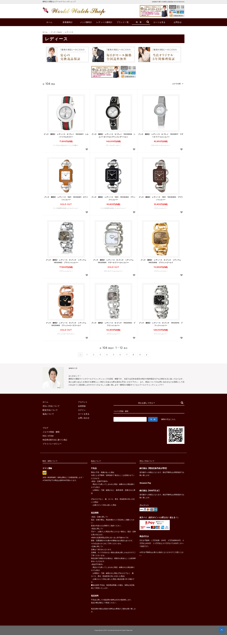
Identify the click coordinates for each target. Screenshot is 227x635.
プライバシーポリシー (52, 444)
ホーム (49, 22)
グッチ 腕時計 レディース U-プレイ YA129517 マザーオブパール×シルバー (160, 135)
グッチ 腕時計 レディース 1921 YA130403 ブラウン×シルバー (161, 198)
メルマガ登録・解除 (51, 432)
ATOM (50, 436)
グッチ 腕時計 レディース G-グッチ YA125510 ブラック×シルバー (161, 324)
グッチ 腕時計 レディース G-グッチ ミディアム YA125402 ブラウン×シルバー (67, 261)
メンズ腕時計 (86, 22)
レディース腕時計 (104, 22)
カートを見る (159, 22)
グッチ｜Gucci (56, 32)
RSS (44, 436)
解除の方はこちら (168, 419)
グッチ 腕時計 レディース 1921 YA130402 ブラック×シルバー (113, 198)
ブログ (45, 428)
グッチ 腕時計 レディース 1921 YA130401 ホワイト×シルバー (66, 198)
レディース (69, 32)
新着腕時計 (68, 22)
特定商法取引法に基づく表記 (55, 440)
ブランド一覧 (123, 22)
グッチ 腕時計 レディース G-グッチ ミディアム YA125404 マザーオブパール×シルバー (114, 261)
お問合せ (178, 22)
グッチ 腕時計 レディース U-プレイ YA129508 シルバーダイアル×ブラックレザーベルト (113, 135)
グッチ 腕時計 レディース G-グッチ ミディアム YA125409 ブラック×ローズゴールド (67, 324)
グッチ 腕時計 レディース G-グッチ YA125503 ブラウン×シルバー (113, 324)
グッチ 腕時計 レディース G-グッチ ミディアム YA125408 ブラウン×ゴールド (162, 261)
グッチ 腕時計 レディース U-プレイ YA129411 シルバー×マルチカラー (66, 135)
